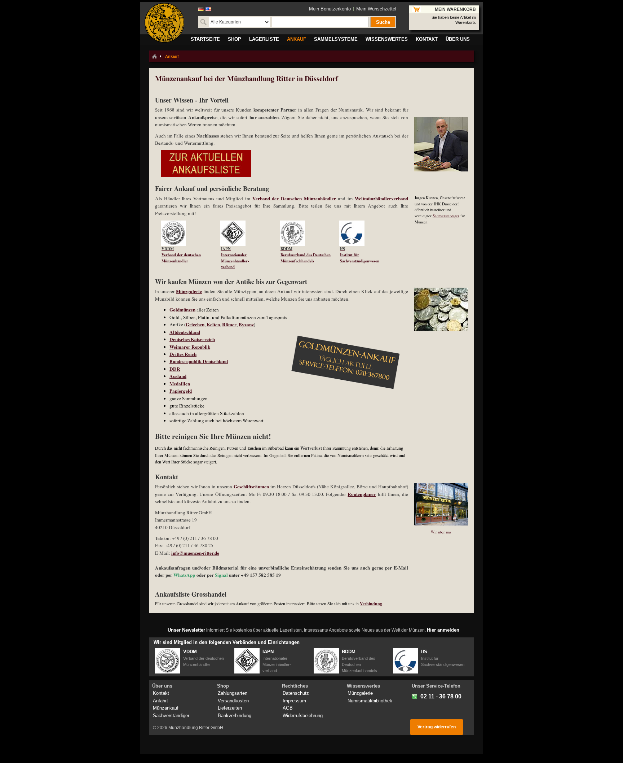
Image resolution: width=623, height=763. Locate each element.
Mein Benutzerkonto (330, 9)
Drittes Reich (182, 354)
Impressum (294, 700)
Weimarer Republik (189, 346)
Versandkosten (233, 700)
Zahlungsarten (232, 693)
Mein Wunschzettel (376, 9)
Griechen (195, 324)
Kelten (213, 324)
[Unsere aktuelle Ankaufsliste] (203, 154)
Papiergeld (180, 390)
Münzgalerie (189, 291)
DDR (174, 368)
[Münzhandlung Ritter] (164, 23)
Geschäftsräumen (251, 486)
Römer (229, 324)
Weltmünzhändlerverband (381, 198)
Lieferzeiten (230, 708)
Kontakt (161, 693)
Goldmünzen (182, 309)
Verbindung (371, 604)
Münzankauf (165, 708)
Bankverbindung (234, 715)
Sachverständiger (446, 215)
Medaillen (179, 383)
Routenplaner (362, 494)
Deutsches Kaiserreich (192, 339)
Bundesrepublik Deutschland (198, 361)
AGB (288, 708)
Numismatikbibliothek (370, 700)
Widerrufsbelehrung (303, 715)
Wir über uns (441, 532)
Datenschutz (296, 693)
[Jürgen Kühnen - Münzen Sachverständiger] (438, 121)
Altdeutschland (184, 332)
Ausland (177, 376)
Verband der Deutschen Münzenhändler (294, 198)
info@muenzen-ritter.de (195, 553)
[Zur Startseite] (154, 56)
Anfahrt (160, 700)
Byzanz (246, 324)
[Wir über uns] (438, 486)
